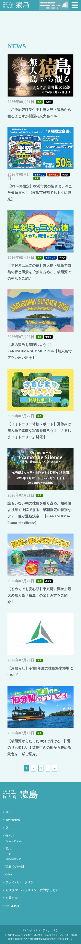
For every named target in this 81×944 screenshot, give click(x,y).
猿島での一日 (14, 866)
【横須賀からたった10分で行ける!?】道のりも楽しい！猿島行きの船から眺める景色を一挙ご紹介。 (39, 747)
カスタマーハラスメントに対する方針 (32, 890)
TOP (8, 812)
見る (8, 828)
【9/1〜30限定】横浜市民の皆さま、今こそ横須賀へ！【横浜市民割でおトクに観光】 (39, 192)
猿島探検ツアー (15, 859)
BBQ (8, 854)
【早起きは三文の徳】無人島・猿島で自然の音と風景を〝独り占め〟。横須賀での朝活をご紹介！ (39, 272)
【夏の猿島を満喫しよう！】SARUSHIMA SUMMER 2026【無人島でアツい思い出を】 (39, 351)
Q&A (8, 874)
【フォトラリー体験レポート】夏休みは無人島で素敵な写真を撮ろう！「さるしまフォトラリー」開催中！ (39, 430)
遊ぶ (8, 848)
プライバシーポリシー (21, 882)
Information (12, 820)
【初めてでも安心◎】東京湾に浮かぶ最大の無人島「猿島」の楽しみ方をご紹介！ (39, 595)
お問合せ (11, 898)
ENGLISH (12, 906)
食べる (10, 836)
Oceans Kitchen (14, 841)
